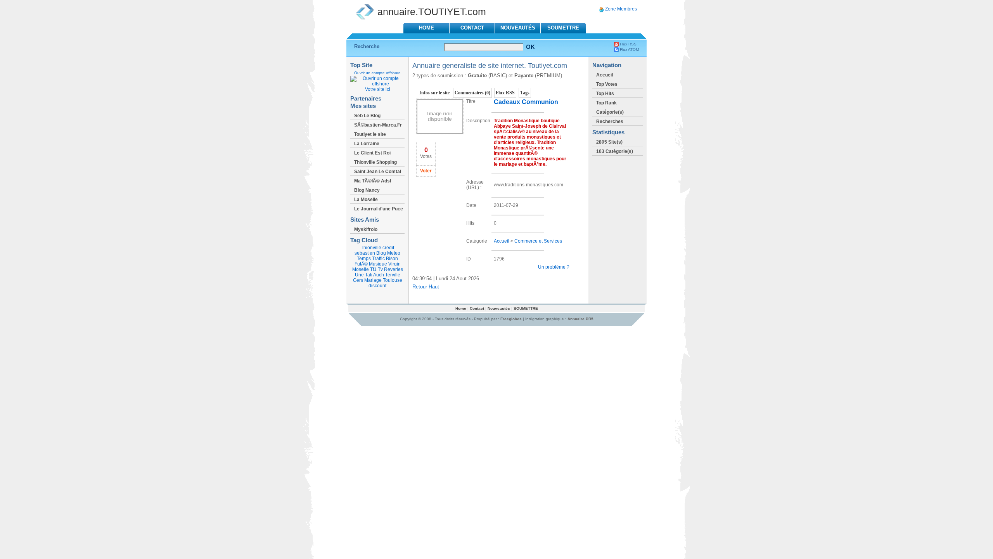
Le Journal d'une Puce (378, 209)
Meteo (393, 253)
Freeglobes (511, 319)
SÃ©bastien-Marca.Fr (378, 125)
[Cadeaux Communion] (440, 132)
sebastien (365, 253)
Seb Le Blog (367, 115)
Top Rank (606, 103)
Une (359, 275)
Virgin (394, 264)
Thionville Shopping (375, 162)
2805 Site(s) (609, 142)
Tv (380, 269)
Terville (392, 275)
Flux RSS (628, 44)
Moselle (360, 269)
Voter (426, 171)
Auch (378, 275)
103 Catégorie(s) (614, 151)
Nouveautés (517, 28)
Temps (364, 258)
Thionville (371, 247)
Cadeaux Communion (526, 102)
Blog (381, 253)
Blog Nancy (367, 190)
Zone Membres (621, 8)
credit (388, 247)
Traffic (378, 258)
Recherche (366, 46)
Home (426, 28)
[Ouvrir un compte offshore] (377, 84)
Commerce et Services (538, 241)
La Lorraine (366, 143)
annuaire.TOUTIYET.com (431, 11)
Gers (358, 280)
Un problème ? (553, 267)
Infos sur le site (434, 92)
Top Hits (605, 93)
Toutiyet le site (370, 134)
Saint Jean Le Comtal (377, 171)
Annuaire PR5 (580, 319)
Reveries (393, 269)
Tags (524, 92)
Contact (472, 28)
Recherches (609, 121)
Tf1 (373, 269)
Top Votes (607, 84)
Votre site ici (377, 89)
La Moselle (366, 199)
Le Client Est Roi (372, 153)
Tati (368, 275)
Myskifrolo (365, 229)
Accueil (501, 241)
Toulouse (392, 280)
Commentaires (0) (472, 92)
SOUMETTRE (563, 28)
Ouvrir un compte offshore (377, 73)
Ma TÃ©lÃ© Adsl (372, 181)
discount (377, 285)
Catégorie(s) (610, 112)
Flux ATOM (629, 49)
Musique (378, 264)
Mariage (373, 280)
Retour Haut (425, 287)
